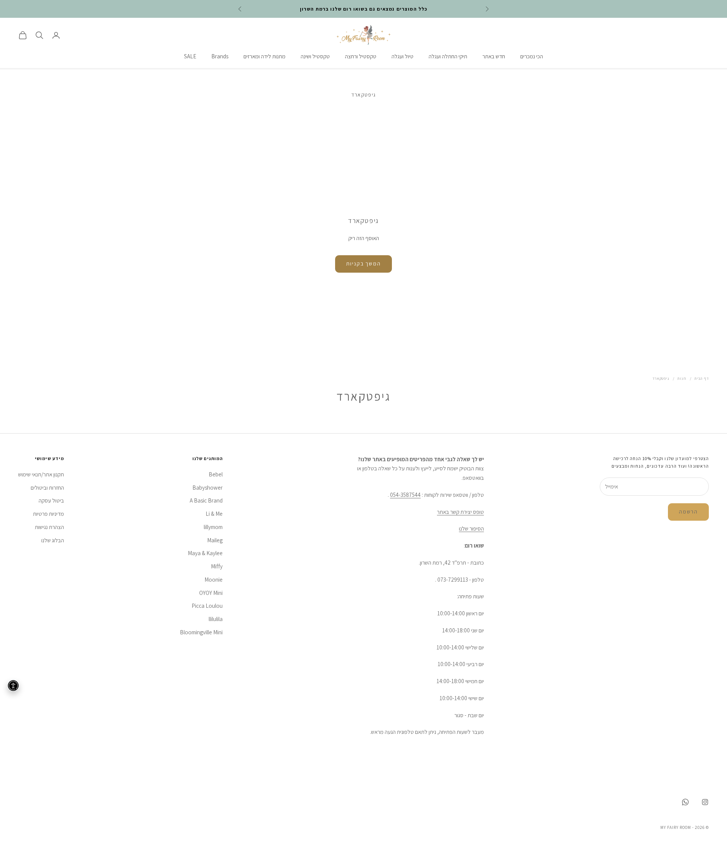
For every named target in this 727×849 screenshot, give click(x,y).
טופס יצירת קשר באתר (460, 511)
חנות (681, 378)
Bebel (216, 474)
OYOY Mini (211, 592)
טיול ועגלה (402, 56)
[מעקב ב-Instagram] (705, 802)
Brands (219, 56)
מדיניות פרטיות (48, 513)
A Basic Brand (206, 500)
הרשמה (688, 511)
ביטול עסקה (51, 500)
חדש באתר (493, 56)
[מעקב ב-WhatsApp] (685, 802)
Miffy (217, 566)
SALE (190, 56)
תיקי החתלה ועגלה (448, 56)
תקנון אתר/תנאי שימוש (41, 474)
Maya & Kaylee (205, 553)
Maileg (215, 540)
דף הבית (701, 378)
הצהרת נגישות (49, 527)
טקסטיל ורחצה (360, 56)
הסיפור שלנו (471, 528)
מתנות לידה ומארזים (264, 56)
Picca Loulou (207, 605)
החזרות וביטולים (47, 487)
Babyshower (207, 487)
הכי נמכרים (531, 56)
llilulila (216, 619)
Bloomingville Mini (201, 632)
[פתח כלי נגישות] (13, 685)
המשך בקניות (363, 263)
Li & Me (214, 513)
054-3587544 (405, 494)
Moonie (213, 579)
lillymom (213, 527)
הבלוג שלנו (52, 540)
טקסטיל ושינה (315, 56)
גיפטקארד (660, 378)
